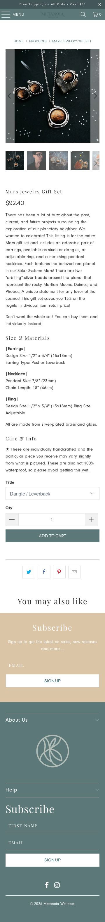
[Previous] (10, 96)
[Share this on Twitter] (28, 572)
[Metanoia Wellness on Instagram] (57, 886)
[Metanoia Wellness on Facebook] (47, 886)
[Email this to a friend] (74, 572)
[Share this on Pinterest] (59, 572)
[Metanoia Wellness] (52, 14)
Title (10, 482)
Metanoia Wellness (58, 904)
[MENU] (3, 14)
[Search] (83, 14)
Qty (9, 507)
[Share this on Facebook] (44, 572)
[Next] (95, 96)
